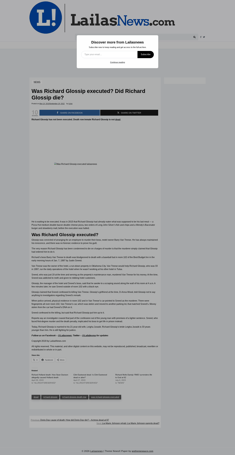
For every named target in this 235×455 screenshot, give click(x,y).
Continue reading (117, 62)
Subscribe (146, 54)
